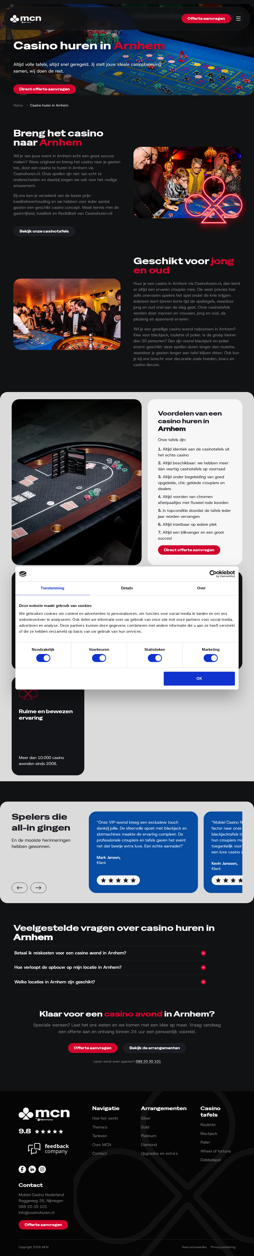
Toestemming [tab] (52, 588)
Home (18, 105)
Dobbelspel (210, 1159)
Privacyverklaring (223, 1247)
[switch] (99, 658)
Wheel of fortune (215, 1151)
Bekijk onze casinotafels (44, 231)
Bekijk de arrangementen (154, 1048)
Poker (205, 1142)
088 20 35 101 (148, 1061)
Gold (145, 1127)
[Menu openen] (238, 18)
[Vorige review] (20, 888)
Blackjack (208, 1133)
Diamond (149, 1144)
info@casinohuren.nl (36, 1212)
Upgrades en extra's (159, 1153)
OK (199, 678)
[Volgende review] (38, 888)
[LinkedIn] (32, 1169)
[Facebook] (22, 1169)
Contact (99, 1153)
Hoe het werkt (105, 1118)
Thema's (99, 1127)
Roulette (208, 1124)
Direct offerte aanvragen (44, 89)
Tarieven (99, 1135)
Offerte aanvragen (206, 18)
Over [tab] (201, 588)
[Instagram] (42, 1169)
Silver (146, 1118)
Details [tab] (127, 588)
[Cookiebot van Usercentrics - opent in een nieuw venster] (213, 573)
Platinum (148, 1135)
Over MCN (101, 1144)
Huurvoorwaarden (194, 1247)
